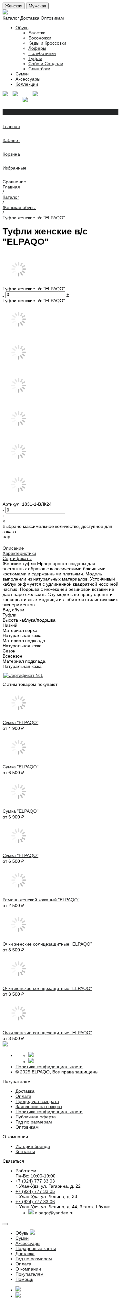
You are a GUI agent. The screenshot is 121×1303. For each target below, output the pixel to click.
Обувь (21, 27)
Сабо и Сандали (45, 63)
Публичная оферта (35, 1116)
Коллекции (26, 84)
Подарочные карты (35, 1248)
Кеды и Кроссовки (47, 43)
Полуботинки (42, 53)
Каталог (11, 18)
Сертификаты (17, 558)
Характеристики (19, 553)
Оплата (23, 1096)
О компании (28, 1269)
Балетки (36, 32)
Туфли (35, 58)
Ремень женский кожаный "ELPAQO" (41, 899)
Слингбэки (39, 68)
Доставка (29, 18)
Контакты (25, 1151)
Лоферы (37, 48)
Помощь (24, 1279)
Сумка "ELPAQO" (20, 722)
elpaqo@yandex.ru (54, 1212)
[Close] (5, 1224)
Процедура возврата (37, 1101)
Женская (13, 6)
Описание (13, 548)
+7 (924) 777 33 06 (35, 1201)
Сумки (22, 73)
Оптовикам (52, 18)
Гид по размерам (33, 1121)
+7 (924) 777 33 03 (35, 1181)
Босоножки (39, 37)
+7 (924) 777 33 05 (35, 1191)
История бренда (32, 1146)
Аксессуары (27, 79)
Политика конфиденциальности (49, 1066)
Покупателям (29, 1274)
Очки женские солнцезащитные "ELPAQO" (47, 944)
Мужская (37, 6)
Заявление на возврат (38, 1106)
